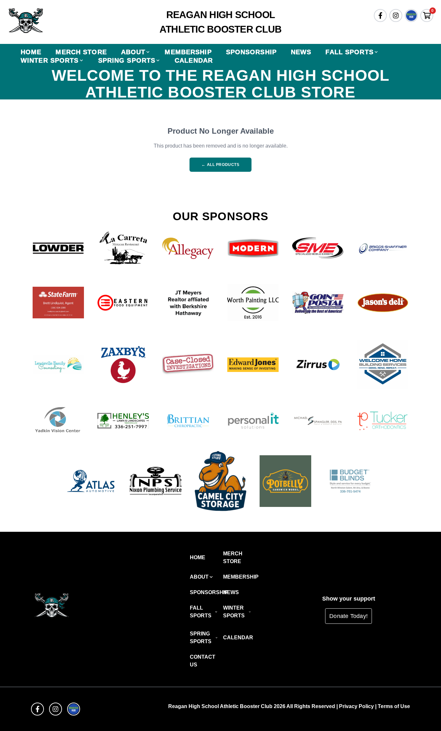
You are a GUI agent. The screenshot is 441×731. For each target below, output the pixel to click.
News (301, 52)
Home (31, 52)
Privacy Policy (356, 706)
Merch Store (81, 52)
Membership (188, 52)
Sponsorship (251, 52)
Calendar (194, 60)
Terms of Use (394, 706)
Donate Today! (348, 616)
